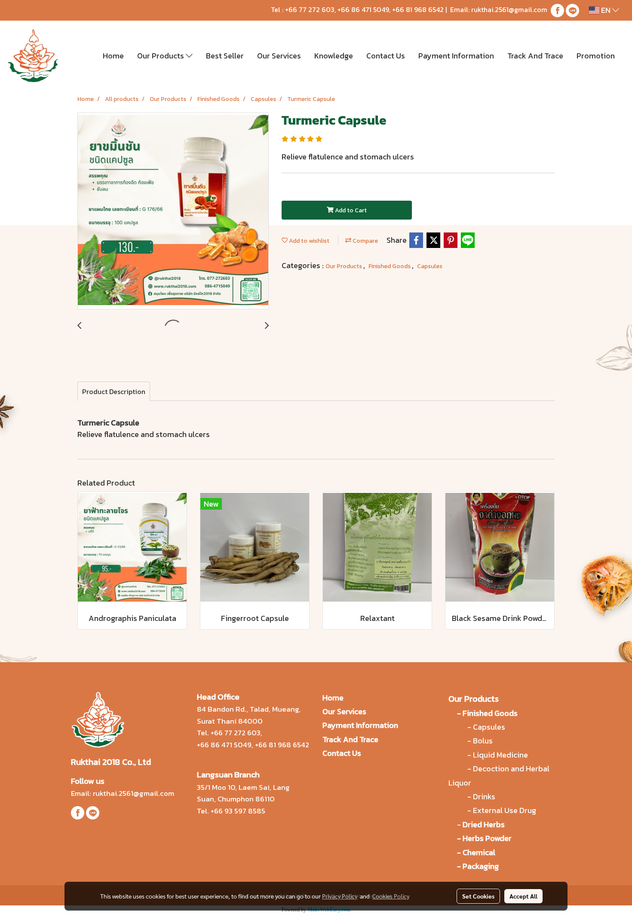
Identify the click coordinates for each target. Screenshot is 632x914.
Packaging (481, 866)
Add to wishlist (308, 240)
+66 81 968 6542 (418, 9)
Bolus (483, 740)
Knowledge (333, 55)
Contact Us (385, 55)
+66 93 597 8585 (238, 810)
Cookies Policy (390, 896)
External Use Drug (505, 810)
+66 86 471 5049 (363, 9)
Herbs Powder (487, 838)
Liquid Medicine (500, 755)
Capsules (429, 266)
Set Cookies (478, 896)
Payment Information (456, 55)
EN (605, 10)
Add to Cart (350, 210)
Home (113, 55)
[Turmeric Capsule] (173, 211)
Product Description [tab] (113, 391)
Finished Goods (390, 266)
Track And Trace (535, 55)
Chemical (479, 852)
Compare (364, 240)
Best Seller (225, 55)
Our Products (161, 55)
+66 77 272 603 (309, 9)
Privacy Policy (339, 896)
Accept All (523, 896)
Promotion (596, 55)
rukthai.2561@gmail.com (509, 9)
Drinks (484, 796)
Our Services (279, 55)
